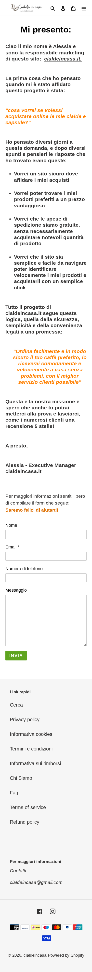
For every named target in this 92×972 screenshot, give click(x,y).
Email (12, 547)
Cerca (16, 705)
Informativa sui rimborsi (35, 763)
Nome (11, 525)
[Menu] (84, 8)
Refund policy (24, 822)
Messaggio (16, 590)
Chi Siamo (21, 778)
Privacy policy (24, 719)
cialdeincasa (35, 955)
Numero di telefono (24, 568)
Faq (14, 792)
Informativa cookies (31, 734)
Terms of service (28, 807)
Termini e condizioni (31, 748)
